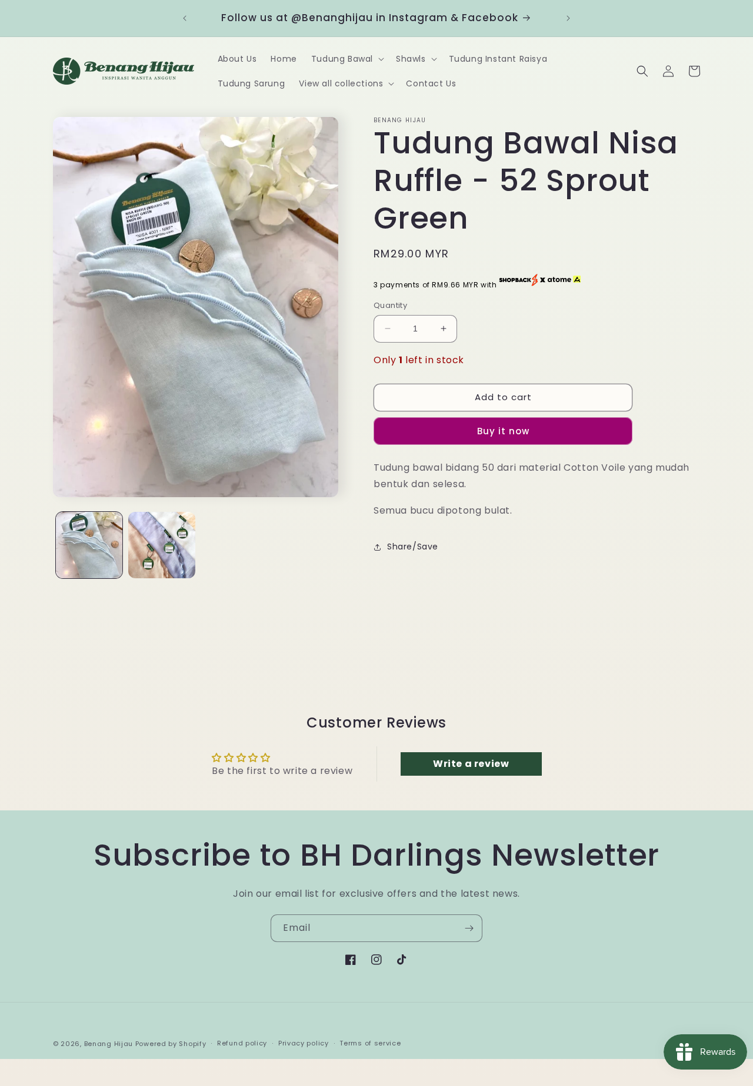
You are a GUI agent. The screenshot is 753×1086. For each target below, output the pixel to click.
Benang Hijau (109, 1043)
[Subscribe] (469, 928)
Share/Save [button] (412, 546)
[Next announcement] (568, 18)
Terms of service (370, 1043)
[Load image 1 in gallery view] (89, 545)
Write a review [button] (471, 763)
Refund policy (242, 1043)
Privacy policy (303, 1043)
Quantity (390, 305)
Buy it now (503, 431)
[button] (346, 58)
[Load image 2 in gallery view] (161, 545)
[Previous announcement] (185, 18)
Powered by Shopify (170, 1043)
